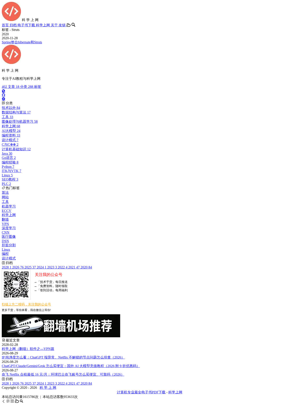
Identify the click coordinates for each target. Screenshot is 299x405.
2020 (86, 267)
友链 (63, 25)
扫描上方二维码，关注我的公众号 (26, 304)
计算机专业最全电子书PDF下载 (141, 392)
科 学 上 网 (48, 387)
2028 (6, 267)
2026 (18, 267)
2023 (52, 267)
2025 (30, 267)
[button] (4, 401)
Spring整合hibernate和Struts (22, 42)
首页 (6, 25)
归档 (14, 25)
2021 (74, 267)
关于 (55, 25)
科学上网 (43, 25)
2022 (62, 267)
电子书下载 (27, 25)
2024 (41, 267)
